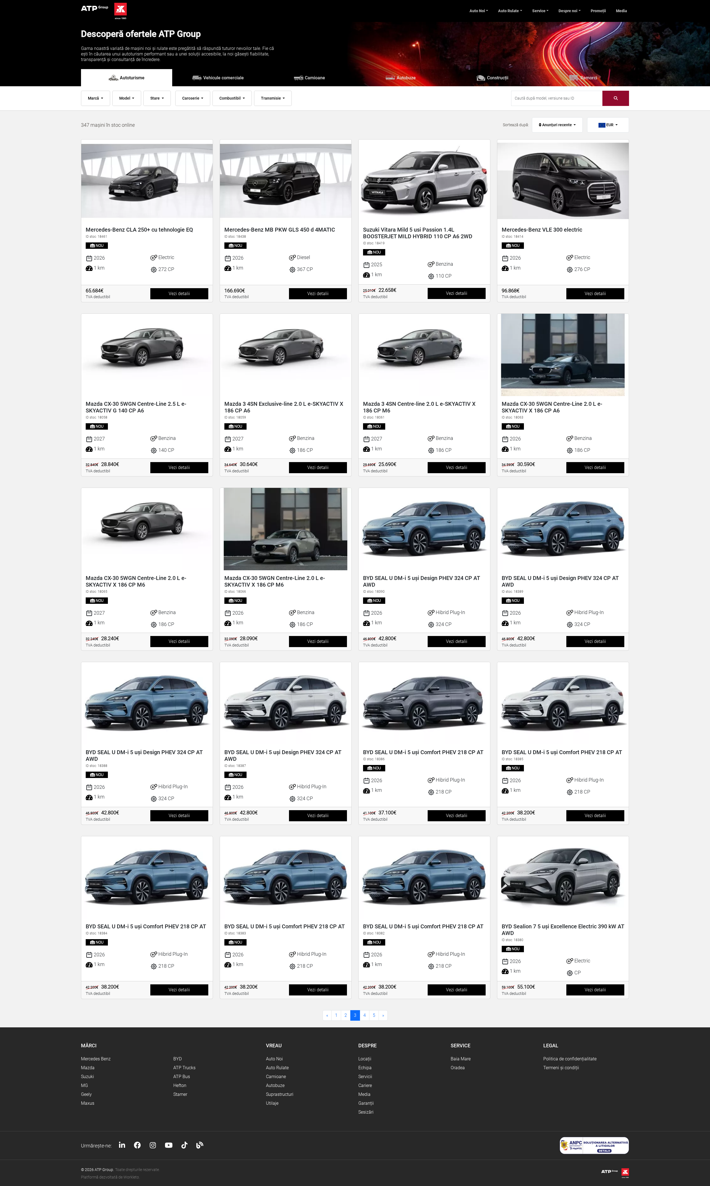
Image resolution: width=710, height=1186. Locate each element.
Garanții (366, 1103)
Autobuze (275, 1085)
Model (125, 98)
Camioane (276, 1076)
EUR (609, 125)
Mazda (88, 1067)
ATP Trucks (184, 1067)
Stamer (180, 1094)
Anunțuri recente (557, 125)
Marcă (94, 98)
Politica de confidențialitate (570, 1058)
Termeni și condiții (561, 1067)
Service (539, 11)
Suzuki (87, 1076)
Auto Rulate (508, 11)
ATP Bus (181, 1076)
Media (621, 11)
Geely (86, 1094)
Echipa (365, 1067)
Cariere (365, 1085)
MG (84, 1085)
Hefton (179, 1085)
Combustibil (230, 98)
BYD (177, 1058)
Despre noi (568, 11)
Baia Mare (461, 1058)
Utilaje (272, 1103)
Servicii (365, 1076)
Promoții (598, 11)
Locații (364, 1058)
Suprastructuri (279, 1094)
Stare (155, 98)
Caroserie (191, 98)
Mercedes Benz (96, 1058)
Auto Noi (477, 11)
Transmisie (271, 98)
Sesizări (366, 1112)
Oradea (458, 1067)
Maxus (87, 1103)
